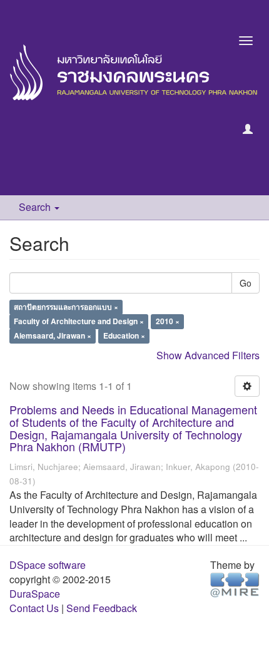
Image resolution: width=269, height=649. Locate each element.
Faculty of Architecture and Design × (79, 321)
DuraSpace (34, 593)
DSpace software (47, 565)
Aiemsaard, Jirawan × (52, 336)
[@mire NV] (235, 584)
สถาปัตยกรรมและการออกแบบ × (66, 307)
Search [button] (36, 207)
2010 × (168, 321)
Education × (124, 336)
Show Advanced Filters (208, 355)
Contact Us (34, 608)
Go (245, 283)
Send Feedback (101, 608)
